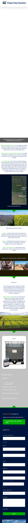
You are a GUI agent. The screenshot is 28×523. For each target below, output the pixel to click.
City (4, 474)
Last (4, 458)
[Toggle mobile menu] (25, 4)
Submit (14, 513)
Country (4, 486)
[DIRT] (7, 265)
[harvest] (21, 265)
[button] (1, 265)
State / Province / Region (8, 480)
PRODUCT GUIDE (7, 414)
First (4, 451)
